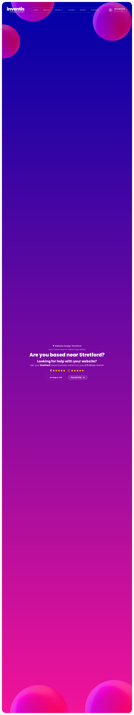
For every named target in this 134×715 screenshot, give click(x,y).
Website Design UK (60, 349)
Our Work (71, 10)
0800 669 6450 (119, 9)
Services (58, 10)
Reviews (83, 10)
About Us (46, 10)
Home (36, 10)
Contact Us (95, 10)
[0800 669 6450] (111, 10)
